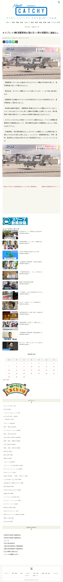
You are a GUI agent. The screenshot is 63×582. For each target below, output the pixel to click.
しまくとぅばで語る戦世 (11, 465)
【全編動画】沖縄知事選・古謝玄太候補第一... (31, 261)
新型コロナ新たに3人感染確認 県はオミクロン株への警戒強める (19, 186)
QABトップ (35, 27)
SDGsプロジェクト (10, 511)
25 (39, 373)
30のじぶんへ (8, 472)
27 (54, 373)
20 (54, 370)
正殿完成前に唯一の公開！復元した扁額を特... (31, 312)
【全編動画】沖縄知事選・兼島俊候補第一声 (30, 332)
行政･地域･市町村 (9, 437)
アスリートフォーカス (10, 500)
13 (54, 366)
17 (31, 370)
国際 (5, 458)
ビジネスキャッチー (10, 430)
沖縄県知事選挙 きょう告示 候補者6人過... (31, 241)
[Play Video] (31, 63)
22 (16, 373)
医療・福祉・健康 (9, 441)
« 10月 (4, 379)
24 (31, 373)
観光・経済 (34, 22)
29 (16, 377)
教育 (5, 451)
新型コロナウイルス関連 (11, 514)
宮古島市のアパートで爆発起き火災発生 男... (30, 231)
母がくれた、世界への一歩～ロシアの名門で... (31, 342)
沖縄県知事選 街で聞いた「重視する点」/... (30, 322)
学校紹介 (7, 419)
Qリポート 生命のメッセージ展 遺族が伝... (30, 302)
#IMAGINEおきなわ (10, 490)
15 (16, 370)
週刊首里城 (7, 486)
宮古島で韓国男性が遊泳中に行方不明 (29, 251)
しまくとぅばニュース (10, 413)
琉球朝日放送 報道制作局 (10, 38)
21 (9, 373)
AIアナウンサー (9, 504)
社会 (5, 521)
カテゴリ (27, 27)
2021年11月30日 (24, 38)
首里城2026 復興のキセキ (12, 483)
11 (39, 366)
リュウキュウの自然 (10, 497)
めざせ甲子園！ (8, 416)
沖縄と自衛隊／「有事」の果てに (14, 476)
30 (24, 377)
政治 (21, 22)
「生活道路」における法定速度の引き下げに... (31, 292)
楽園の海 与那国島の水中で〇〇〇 (51, 186)
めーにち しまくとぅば (11, 469)
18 (39, 370)
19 (46, 370)
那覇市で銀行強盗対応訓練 (26, 282)
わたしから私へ (8, 406)
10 (31, 366)
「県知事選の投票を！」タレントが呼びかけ (30, 272)
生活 (5, 409)
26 (46, 373)
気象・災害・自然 (44, 22)
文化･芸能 (7, 444)
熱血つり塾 (7, 518)
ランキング (55, 22)
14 (9, 370)
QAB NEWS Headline (11, 21)
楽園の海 (6, 493)
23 (24, 373)
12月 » (8, 379)
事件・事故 (15, 22)
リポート (8, 22)
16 (24, 370)
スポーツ (27, 22)
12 (46, 366)
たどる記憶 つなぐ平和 (11, 479)
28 (9, 377)
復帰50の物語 (8, 507)
